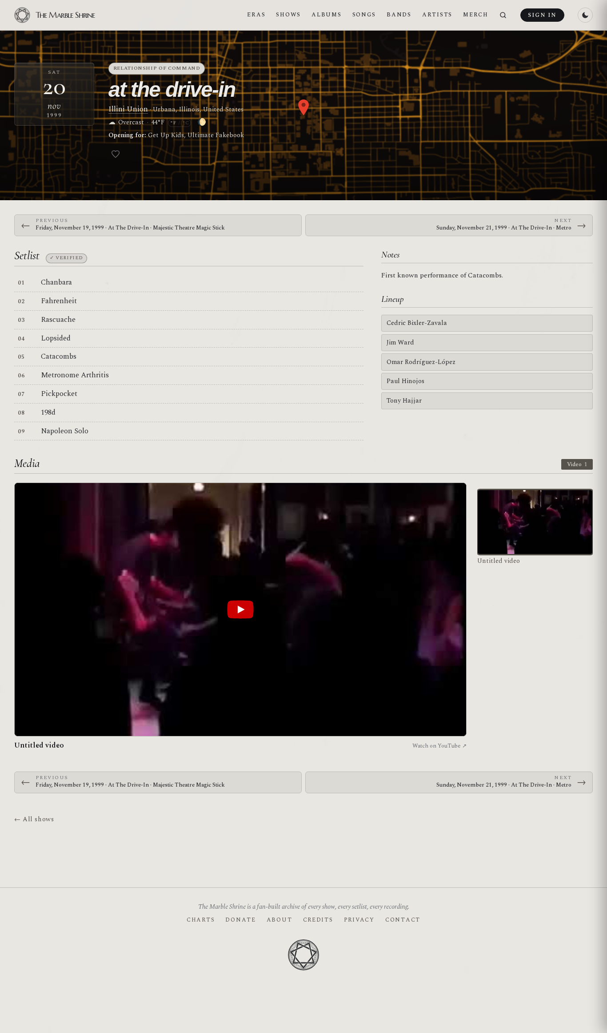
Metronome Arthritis (75, 375)
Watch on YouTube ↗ (439, 746)
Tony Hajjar (404, 400)
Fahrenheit (59, 301)
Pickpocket (59, 394)
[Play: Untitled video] (240, 610)
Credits (318, 920)
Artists (437, 15)
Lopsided (56, 338)
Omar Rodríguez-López (421, 362)
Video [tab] (577, 464)
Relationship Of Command (156, 68)
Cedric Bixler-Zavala (417, 323)
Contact (402, 920)
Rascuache (58, 320)
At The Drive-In (171, 89)
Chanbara (56, 282)
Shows (288, 15)
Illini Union (128, 109)
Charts (201, 920)
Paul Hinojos (405, 381)
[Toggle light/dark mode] (585, 15)
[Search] (503, 15)
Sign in (542, 15)
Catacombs (58, 356)
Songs (364, 15)
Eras (256, 15)
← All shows (34, 819)
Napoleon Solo (64, 431)
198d (48, 412)
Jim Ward (400, 342)
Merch (475, 15)
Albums (326, 15)
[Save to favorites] (115, 154)
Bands (399, 15)
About (279, 920)
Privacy (359, 920)
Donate (240, 920)
